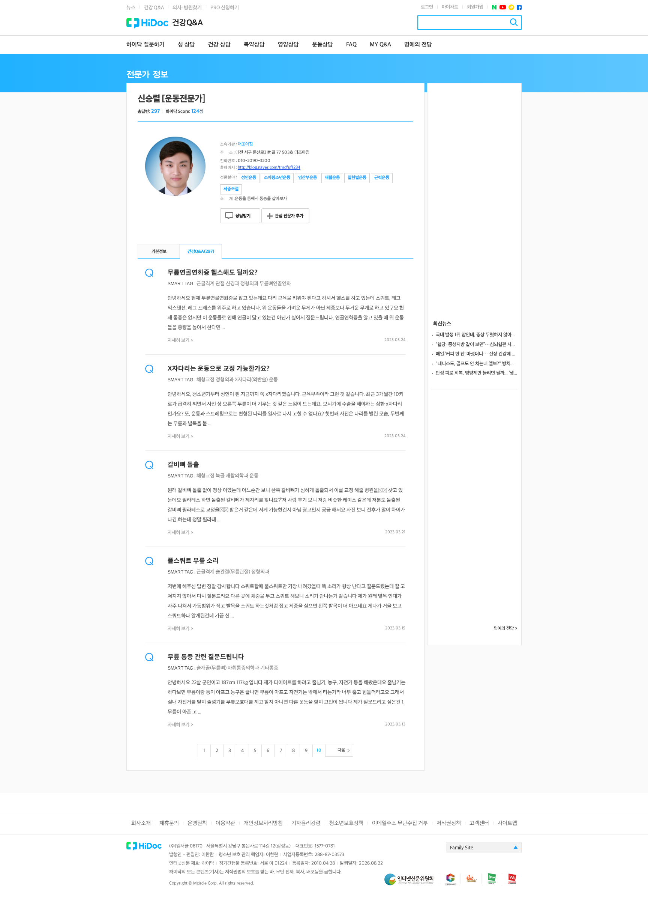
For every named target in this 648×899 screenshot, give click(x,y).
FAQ (351, 44)
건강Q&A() (201, 251)
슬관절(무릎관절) (233, 572)
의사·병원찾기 (187, 8)
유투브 (503, 7)
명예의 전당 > (506, 628)
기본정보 (159, 251)
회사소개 (141, 823)
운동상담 (322, 44)
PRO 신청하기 (224, 8)
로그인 (427, 7)
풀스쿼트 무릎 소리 (193, 561)
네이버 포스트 (494, 7)
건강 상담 (219, 44)
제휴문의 (169, 823)
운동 (273, 379)
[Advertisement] (474, 196)
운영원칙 (197, 823)
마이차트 (450, 7)
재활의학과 (237, 476)
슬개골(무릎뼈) (211, 668)
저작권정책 (448, 823)
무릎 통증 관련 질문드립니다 (206, 657)
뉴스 (130, 8)
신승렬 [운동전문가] (171, 98)
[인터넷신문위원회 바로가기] (412, 882)
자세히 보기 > (181, 340)
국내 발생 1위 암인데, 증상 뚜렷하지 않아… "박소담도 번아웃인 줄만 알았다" (477, 335)
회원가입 (475, 7)
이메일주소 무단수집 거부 (400, 823)
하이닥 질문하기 (145, 44)
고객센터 (479, 823)
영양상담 (288, 44)
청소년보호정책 (346, 823)
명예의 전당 (418, 44)
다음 (341, 750)
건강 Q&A (154, 8)
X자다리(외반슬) (251, 379)
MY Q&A (380, 44)
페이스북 (519, 7)
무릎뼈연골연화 (275, 283)
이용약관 (225, 823)
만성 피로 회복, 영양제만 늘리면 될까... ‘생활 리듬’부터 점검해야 (477, 373)
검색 (514, 22)
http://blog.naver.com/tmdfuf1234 (269, 167)
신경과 (232, 283)
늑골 (220, 476)
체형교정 (205, 379)
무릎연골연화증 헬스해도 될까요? (213, 273)
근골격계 (205, 283)
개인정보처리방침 (263, 823)
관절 (220, 283)
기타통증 (269, 668)
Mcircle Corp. (205, 883)
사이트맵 (507, 823)
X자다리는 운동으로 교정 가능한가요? (219, 369)
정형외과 (249, 283)
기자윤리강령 (306, 823)
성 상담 (186, 44)
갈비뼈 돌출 (183, 465)
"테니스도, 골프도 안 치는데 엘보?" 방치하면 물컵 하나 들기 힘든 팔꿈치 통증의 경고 (477, 364)
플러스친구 (511, 7)
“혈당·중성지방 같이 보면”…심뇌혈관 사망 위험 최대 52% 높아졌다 (477, 345)
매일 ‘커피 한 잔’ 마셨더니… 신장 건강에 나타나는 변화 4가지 (477, 354)
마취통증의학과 (243, 668)
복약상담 (254, 44)
